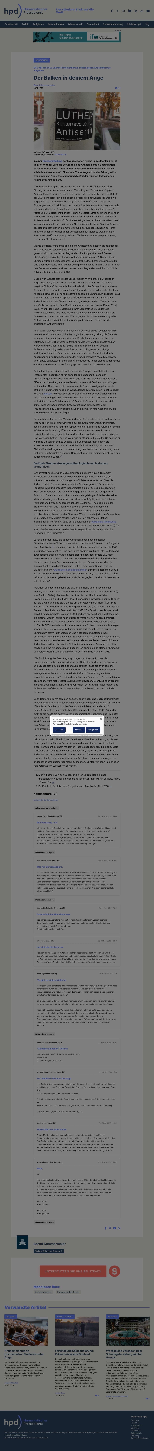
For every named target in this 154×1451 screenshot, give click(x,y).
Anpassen (59, 730)
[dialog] (77, 725)
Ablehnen (79, 730)
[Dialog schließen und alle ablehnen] (101, 718)
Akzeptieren (93, 730)
